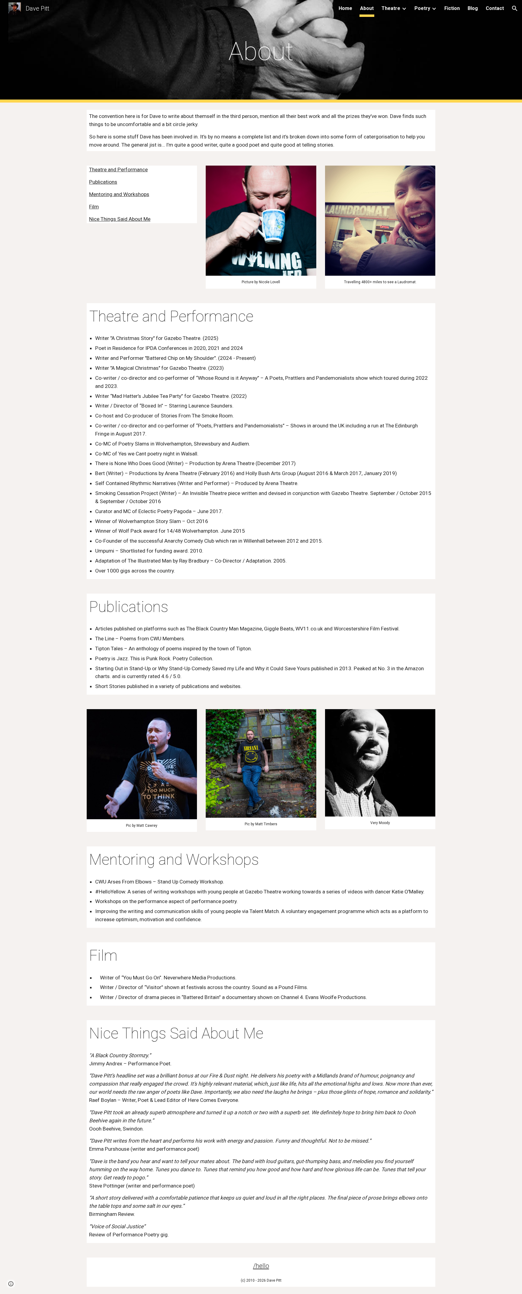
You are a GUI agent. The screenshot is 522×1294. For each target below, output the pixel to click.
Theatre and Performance (118, 170)
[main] (261, 51)
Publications (103, 182)
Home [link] (345, 8)
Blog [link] (473, 8)
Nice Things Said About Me (119, 219)
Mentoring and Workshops (119, 194)
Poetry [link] (422, 8)
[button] (514, 8)
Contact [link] (495, 8)
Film (94, 207)
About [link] (367, 8)
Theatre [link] (391, 8)
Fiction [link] (452, 8)
